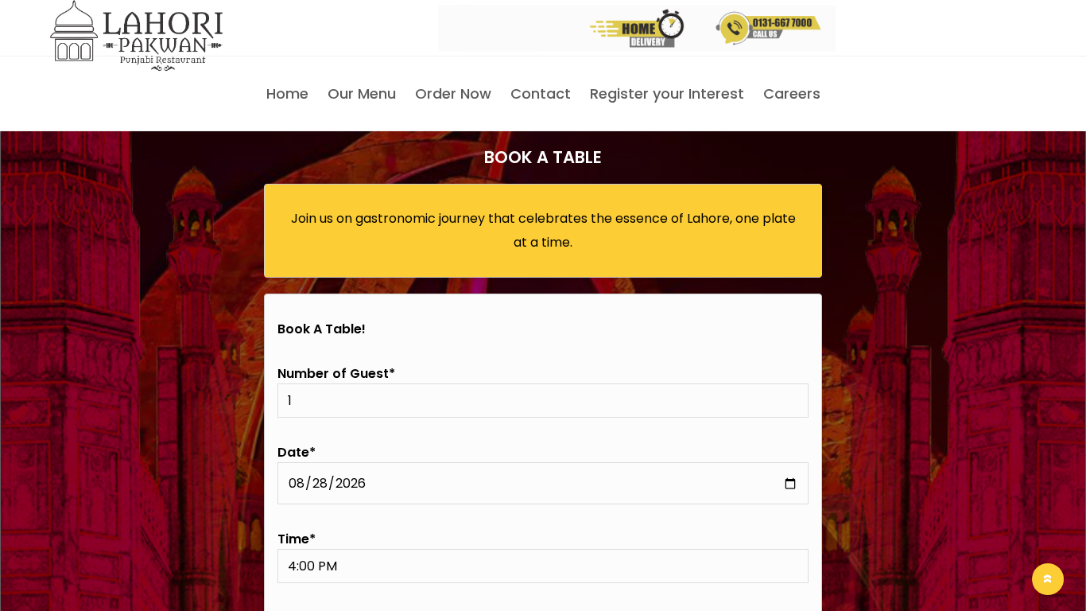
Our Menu (362, 93)
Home (287, 93)
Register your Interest (667, 93)
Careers (791, 93)
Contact (540, 93)
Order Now (453, 93)
